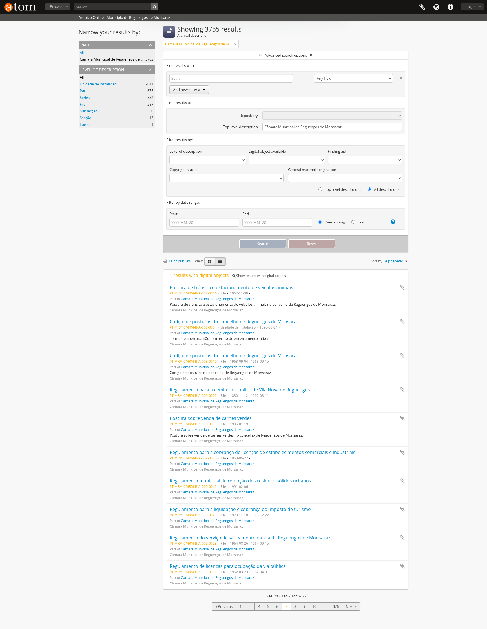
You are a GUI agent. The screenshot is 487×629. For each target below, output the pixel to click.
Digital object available (267, 151)
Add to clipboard (402, 287)
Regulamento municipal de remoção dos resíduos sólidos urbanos (240, 481)
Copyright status (183, 169)
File (82, 104)
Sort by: (376, 260)
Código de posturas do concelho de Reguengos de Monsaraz (234, 321)
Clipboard (422, 7)
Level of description (102, 69)
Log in (471, 6)
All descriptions (386, 189)
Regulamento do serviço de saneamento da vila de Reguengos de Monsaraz (250, 538)
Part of (88, 44)
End (245, 213)
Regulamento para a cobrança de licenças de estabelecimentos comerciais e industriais (262, 452)
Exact (362, 222)
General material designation (312, 169)
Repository (249, 115)
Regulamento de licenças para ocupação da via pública (228, 566)
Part (83, 90)
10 (314, 606)
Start (173, 213)
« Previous (224, 606)
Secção (85, 117)
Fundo (85, 124)
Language (436, 7)
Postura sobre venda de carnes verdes (211, 418)
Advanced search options (286, 55)
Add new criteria (186, 89)
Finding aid (337, 151)
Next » (351, 606)
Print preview (179, 260)
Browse (56, 6)
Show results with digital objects (260, 275)
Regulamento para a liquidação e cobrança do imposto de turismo (240, 509)
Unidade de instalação (98, 84)
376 (336, 606)
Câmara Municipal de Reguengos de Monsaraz (118, 59)
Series (85, 97)
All (82, 52)
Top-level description (240, 126)
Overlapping (334, 222)
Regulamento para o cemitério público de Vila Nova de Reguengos (240, 390)
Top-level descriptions (342, 189)
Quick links (450, 7)
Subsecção (89, 111)
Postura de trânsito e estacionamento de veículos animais (231, 287)
